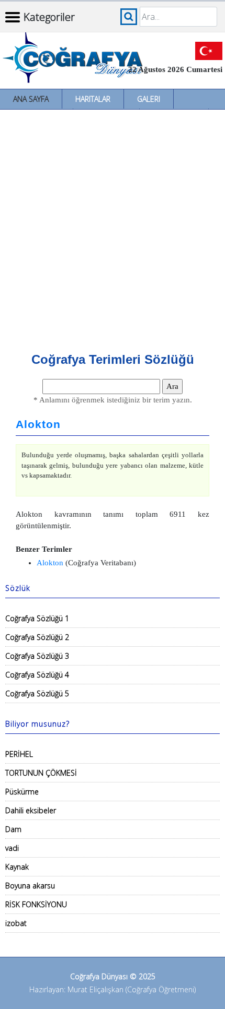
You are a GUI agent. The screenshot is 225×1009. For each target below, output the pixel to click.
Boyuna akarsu (30, 886)
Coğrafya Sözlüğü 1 (37, 618)
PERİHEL (19, 754)
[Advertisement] (112, 227)
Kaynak (17, 867)
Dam (13, 829)
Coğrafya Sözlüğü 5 (37, 693)
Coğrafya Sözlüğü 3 (37, 656)
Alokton (38, 424)
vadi (12, 848)
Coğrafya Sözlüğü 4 (37, 675)
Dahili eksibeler (30, 810)
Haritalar (92, 99)
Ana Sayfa (31, 99)
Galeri (148, 99)
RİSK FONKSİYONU (36, 904)
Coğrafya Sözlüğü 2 (37, 637)
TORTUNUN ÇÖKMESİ (41, 773)
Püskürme (22, 792)
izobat (16, 923)
